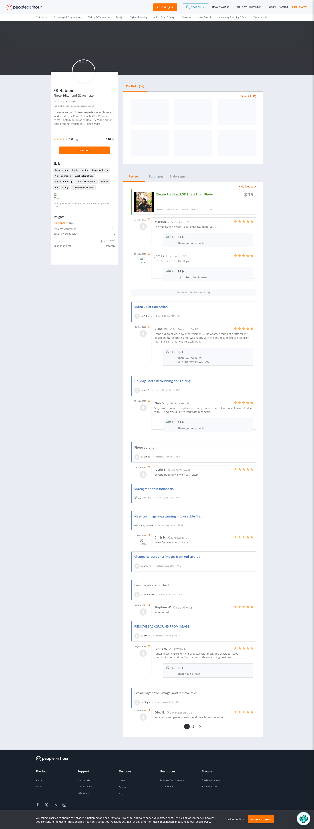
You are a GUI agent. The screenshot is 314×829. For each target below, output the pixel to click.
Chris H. (149, 525)
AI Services (41, 17)
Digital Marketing (138, 17)
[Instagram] (64, 805)
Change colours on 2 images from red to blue (167, 556)
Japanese (81, 105)
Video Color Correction (151, 307)
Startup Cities (167, 786)
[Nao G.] (137, 390)
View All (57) (248, 96)
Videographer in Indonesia (154, 489)
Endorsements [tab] (180, 176)
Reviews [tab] (134, 176)
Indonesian (66, 105)
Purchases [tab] (156, 176)
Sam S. (148, 497)
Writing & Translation (99, 17)
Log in (272, 7)
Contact (84, 150)
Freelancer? (299, 7)
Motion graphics (80, 170)
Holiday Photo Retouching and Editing (162, 381)
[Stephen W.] (137, 594)
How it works (220, 7)
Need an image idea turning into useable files (168, 516)
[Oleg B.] (137, 702)
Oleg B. (147, 702)
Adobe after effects (84, 175)
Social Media (260, 17)
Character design (100, 170)
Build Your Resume (248, 7)
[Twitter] (47, 805)
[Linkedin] (55, 805)
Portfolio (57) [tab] (135, 86)
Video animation (63, 175)
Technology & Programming (68, 17)
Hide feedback (247, 186)
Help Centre (83, 792)
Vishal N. (148, 316)
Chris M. (147, 565)
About (39, 780)
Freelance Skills (209, 786)
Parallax (104, 181)
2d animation (61, 170)
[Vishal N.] (137, 316)
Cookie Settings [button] (235, 819)
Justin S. (147, 456)
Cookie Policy (203, 821)
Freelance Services (211, 780)
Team (39, 786)
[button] (195, 7)
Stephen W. (149, 594)
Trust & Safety (84, 786)
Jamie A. (147, 635)
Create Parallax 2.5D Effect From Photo (184, 194)
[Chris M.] (137, 565)
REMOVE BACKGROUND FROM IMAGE (161, 626)
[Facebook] (38, 805)
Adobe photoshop (64, 181)
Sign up (284, 7)
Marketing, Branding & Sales (233, 17)
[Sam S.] (138, 497)
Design (119, 17)
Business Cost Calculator (172, 780)
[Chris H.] (138, 525)
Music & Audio (205, 17)
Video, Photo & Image (164, 17)
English (56, 105)
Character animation (86, 181)
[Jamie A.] (137, 635)
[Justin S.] (137, 456)
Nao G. (147, 390)
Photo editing (61, 187)
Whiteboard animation (83, 187)
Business (186, 17)
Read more (93, 123)
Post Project (165, 7)
